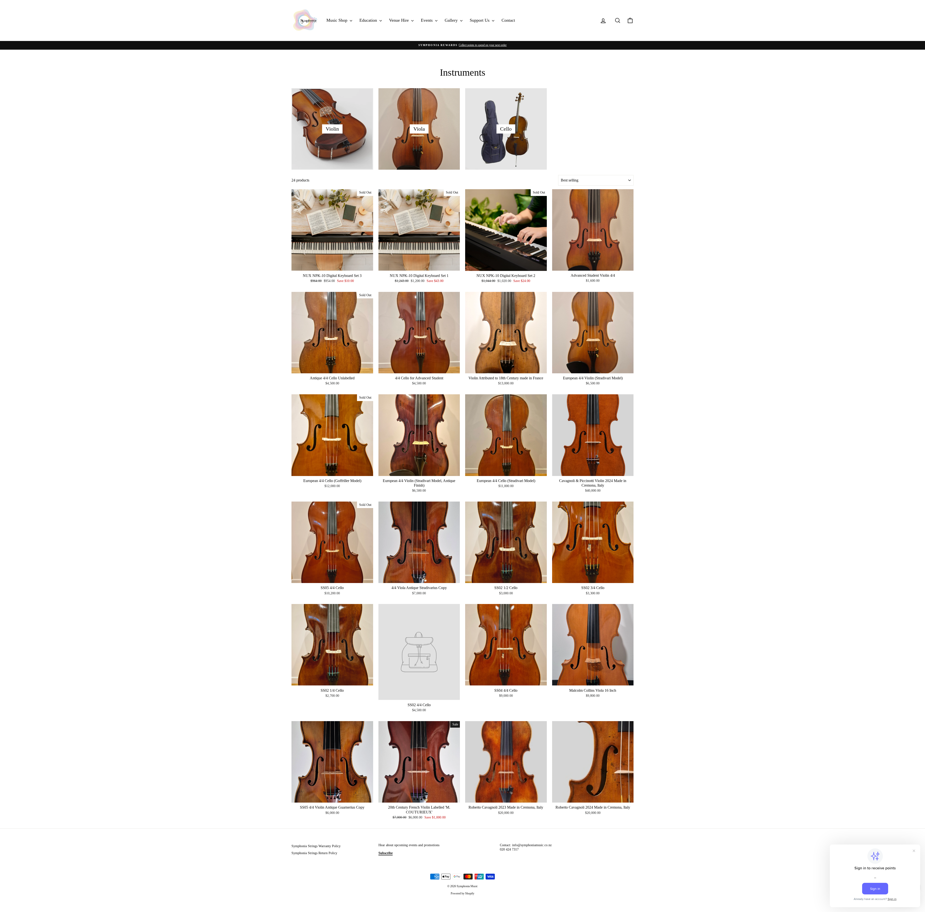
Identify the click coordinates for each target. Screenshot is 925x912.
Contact (508, 20)
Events (427, 20)
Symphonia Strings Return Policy (314, 853)
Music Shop (337, 20)
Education (368, 20)
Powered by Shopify (462, 893)
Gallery (452, 20)
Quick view (332, 266)
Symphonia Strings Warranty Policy (316, 846)
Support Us (480, 20)
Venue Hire (399, 20)
